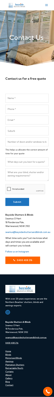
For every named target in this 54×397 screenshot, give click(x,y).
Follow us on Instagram (17, 251)
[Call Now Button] (48, 391)
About (8, 375)
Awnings (9, 361)
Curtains (9, 371)
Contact (9, 385)
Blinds (8, 354)
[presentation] (25, 189)
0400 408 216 (24, 260)
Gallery (8, 378)
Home (8, 351)
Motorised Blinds (13, 358)
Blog (7, 381)
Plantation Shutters (14, 365)
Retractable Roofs (14, 368)
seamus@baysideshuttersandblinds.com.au (27, 232)
